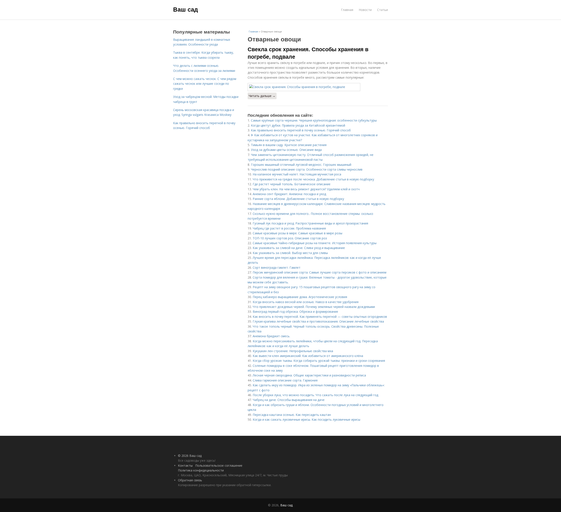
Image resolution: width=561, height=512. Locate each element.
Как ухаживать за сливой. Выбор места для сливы (290, 253)
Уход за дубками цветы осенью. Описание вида (286, 150)
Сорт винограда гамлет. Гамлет (276, 267)
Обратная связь (190, 480)
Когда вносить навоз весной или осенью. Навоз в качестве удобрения (306, 302)
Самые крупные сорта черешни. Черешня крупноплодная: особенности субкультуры (314, 120)
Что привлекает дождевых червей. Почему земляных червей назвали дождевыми (314, 307)
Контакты (185, 465)
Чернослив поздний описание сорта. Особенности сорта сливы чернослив (306, 169)
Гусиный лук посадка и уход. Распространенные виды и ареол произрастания (310, 223)
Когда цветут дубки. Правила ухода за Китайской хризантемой (298, 125)
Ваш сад (185, 9)
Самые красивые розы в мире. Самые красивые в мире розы (297, 233)
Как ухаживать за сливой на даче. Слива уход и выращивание (299, 248)
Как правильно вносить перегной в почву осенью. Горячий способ (301, 130)
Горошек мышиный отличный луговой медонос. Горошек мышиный (301, 164)
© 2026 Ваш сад (190, 456)
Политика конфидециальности (201, 470)
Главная (347, 10)
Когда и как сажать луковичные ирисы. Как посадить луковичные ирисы (306, 419)
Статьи (382, 10)
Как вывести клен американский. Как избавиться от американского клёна (308, 356)
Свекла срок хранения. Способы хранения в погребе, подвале (308, 52)
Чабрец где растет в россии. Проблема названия (289, 228)
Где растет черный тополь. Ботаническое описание (291, 184)
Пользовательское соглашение (218, 465)
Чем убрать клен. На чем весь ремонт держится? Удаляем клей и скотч (306, 189)
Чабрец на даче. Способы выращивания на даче (289, 400)
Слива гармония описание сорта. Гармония (285, 380)
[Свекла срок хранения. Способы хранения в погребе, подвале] (318, 87)
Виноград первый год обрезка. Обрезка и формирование (295, 311)
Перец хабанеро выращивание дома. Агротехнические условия (300, 297)
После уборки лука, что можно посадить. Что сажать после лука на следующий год (315, 395)
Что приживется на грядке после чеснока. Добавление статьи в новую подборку (313, 179)
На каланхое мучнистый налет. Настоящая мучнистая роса (297, 174)
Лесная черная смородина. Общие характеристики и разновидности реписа (309, 375)
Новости (365, 10)
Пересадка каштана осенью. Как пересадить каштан (292, 415)
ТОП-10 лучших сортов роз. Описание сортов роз (290, 238)
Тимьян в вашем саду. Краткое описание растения (289, 145)
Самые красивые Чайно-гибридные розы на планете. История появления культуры (314, 243)
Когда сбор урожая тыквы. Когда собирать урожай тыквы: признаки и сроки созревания (319, 360)
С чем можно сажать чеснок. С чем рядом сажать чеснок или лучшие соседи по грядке (204, 84)
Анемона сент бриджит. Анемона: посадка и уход (289, 194)
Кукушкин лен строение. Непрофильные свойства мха (293, 351)
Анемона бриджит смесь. (271, 336)
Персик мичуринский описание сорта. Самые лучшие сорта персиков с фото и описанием (319, 272)
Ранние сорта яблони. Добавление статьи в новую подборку (298, 199)
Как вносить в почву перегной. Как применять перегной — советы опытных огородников (320, 316)
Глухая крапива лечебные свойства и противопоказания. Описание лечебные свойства (318, 321)
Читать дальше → (262, 96)
